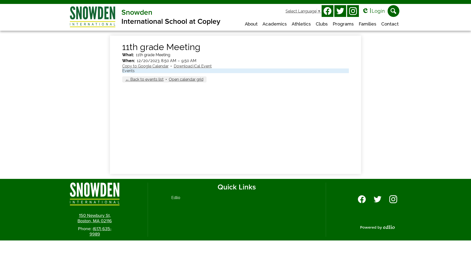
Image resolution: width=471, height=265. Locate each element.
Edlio (175, 197)
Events (128, 70)
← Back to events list (144, 79)
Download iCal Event (193, 66)
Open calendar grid (186, 79)
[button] (251, 24)
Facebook (327, 11)
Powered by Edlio (377, 227)
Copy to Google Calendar (145, 66)
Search (393, 11)
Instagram (353, 11)
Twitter (340, 11)
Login (373, 11)
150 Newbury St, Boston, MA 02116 (95, 218)
